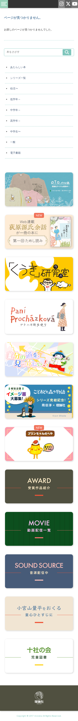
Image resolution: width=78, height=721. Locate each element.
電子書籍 (15, 152)
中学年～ (15, 110)
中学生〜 (15, 131)
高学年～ (15, 120)
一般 (12, 142)
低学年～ (15, 99)
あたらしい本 (18, 67)
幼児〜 (14, 88)
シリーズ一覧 (18, 77)
